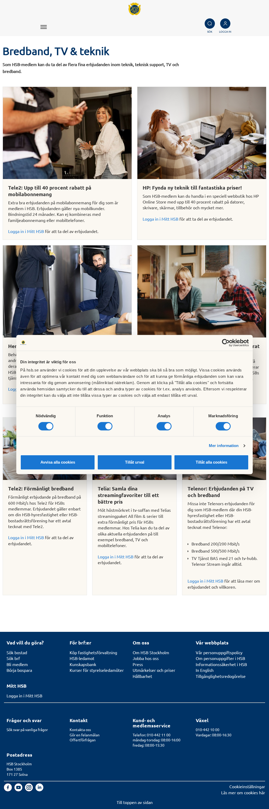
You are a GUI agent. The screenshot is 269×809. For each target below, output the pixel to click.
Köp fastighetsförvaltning (93, 652)
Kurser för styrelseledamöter (97, 670)
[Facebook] (8, 789)
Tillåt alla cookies (211, 462)
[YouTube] (18, 789)
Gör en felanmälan (85, 734)
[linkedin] (39, 789)
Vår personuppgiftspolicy (219, 652)
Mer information (224, 445)
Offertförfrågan (83, 739)
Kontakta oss (80, 729)
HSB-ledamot (82, 658)
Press (138, 664)
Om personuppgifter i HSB (220, 658)
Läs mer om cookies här (243, 792)
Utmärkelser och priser (154, 670)
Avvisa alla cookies (57, 462)
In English (205, 670)
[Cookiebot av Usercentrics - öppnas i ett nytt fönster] (226, 343)
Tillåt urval (134, 462)
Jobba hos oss (146, 658)
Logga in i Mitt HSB (26, 231)
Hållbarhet (142, 676)
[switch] (104, 426)
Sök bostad (17, 652)
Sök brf (13, 658)
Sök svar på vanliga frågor (27, 729)
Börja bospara (19, 670)
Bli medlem (17, 664)
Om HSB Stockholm (151, 652)
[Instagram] (29, 789)
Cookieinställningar (247, 786)
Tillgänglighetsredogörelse (221, 676)
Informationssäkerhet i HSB (221, 664)
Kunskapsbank (83, 664)
